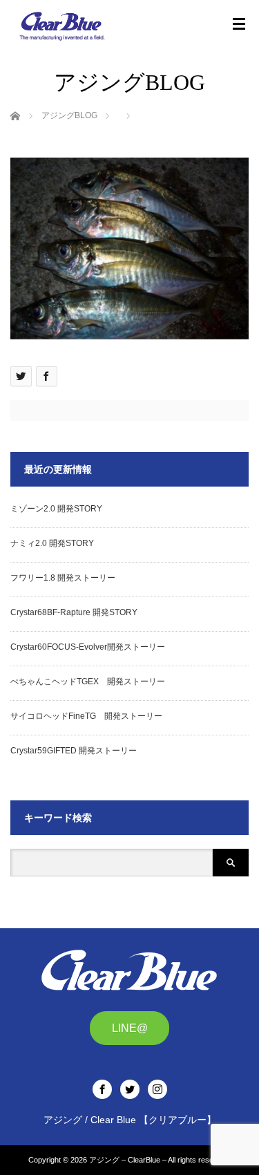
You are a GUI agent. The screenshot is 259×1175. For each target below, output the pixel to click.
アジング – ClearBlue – (127, 1160)
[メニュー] (239, 24)
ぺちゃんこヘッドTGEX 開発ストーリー (87, 681)
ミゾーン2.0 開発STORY (56, 509)
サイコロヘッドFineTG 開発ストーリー (86, 716)
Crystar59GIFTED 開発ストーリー (73, 750)
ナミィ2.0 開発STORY (52, 543)
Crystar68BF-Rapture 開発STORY (73, 612)
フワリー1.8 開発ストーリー (62, 578)
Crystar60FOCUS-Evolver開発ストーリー (87, 647)
